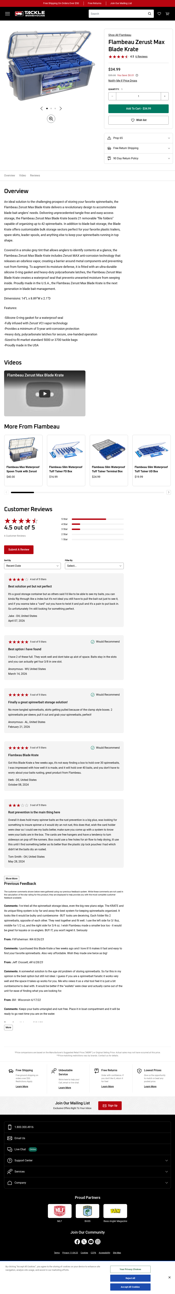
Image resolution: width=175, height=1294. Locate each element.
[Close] (169, 1277)
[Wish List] (159, 13)
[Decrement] (112, 96)
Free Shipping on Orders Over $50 (61, 3)
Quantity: (115, 89)
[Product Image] (47, 108)
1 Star (64, 539)
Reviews (35, 175)
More (8, 1027)
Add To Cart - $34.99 (138, 108)
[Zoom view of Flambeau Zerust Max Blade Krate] (51, 65)
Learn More (22, 1086)
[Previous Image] (41, 108)
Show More (12, 878)
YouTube (91, 1241)
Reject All (130, 1278)
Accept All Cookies (130, 1287)
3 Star (64, 529)
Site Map (117, 1253)
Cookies (84, 1253)
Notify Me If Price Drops (122, 80)
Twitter (84, 1241)
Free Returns (94, 3)
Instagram (97, 1241)
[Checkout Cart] (167, 13)
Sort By (7, 560)
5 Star (64, 519)
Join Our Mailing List (121, 3)
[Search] (150, 14)
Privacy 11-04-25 (70, 1253)
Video (22, 175)
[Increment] (165, 96)
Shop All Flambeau (119, 35)
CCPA (93, 1253)
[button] (44, 393)
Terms (57, 1253)
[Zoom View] (51, 119)
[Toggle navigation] (7, 13)
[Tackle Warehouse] (33, 13)
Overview (9, 175)
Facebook (77, 1241)
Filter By (68, 560)
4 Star (64, 524)
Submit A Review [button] (18, 549)
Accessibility (104, 1253)
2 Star (64, 534)
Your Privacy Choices (130, 1269)
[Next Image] (61, 108)
